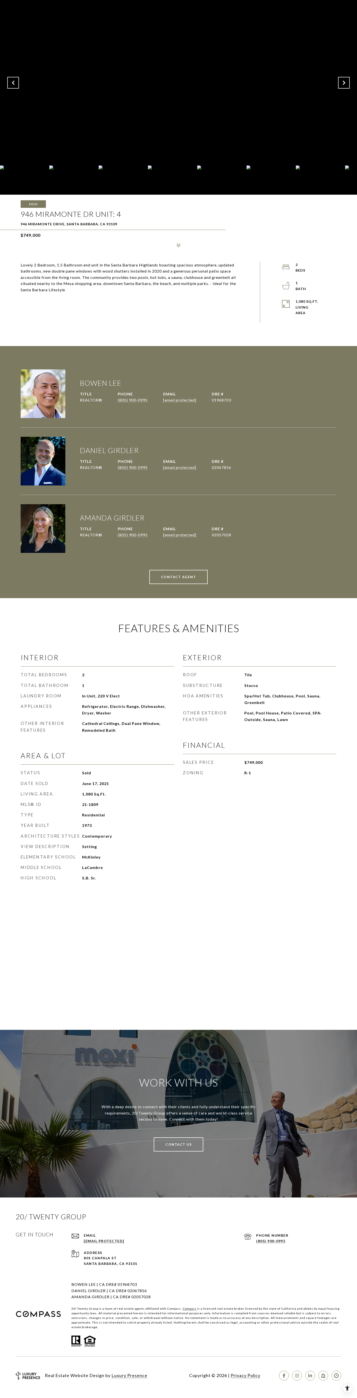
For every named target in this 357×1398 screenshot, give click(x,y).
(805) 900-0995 (133, 400)
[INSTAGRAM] (297, 1375)
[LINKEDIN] (310, 1375)
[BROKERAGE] (336, 1375)
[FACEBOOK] (284, 1375)
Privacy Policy (245, 1375)
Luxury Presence (129, 1375)
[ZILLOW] (323, 1375)
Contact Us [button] (178, 1144)
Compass (189, 1308)
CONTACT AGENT (178, 577)
